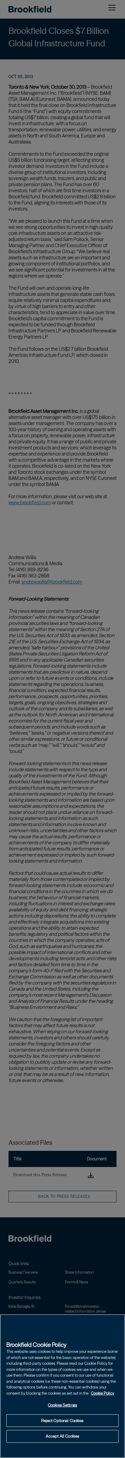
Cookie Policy (102, 1393)
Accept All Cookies (62, 1436)
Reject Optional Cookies (62, 1420)
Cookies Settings (62, 1405)
